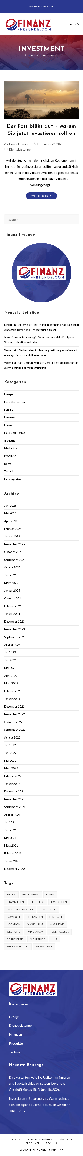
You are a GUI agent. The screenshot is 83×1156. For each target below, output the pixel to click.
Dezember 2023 (14, 621)
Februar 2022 (12, 776)
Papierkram (35, 931)
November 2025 (14, 544)
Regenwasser (59, 931)
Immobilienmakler (20, 909)
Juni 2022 (10, 752)
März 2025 (11, 583)
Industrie (9, 440)
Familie (8, 409)
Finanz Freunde (19, 144)
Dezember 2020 (14, 868)
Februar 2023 (12, 691)
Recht (7, 463)
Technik (9, 471)
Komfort (13, 916)
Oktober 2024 (13, 598)
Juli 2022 (10, 745)
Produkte (10, 456)
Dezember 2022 (14, 706)
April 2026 (11, 521)
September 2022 (15, 729)
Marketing (10, 448)
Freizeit (8, 425)
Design (8, 394)
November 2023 (14, 629)
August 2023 (12, 644)
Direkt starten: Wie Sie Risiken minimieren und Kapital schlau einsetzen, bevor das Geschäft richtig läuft (39, 1083)
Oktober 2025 (13, 552)
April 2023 (11, 675)
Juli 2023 (10, 652)
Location (13, 924)
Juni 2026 (10, 505)
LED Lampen (35, 916)
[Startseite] (26, 55)
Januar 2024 (12, 613)
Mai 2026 (10, 513)
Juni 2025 (10, 575)
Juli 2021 (10, 822)
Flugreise (37, 902)
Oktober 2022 (13, 722)
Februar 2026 (12, 528)
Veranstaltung (18, 946)
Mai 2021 (10, 838)
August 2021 (12, 814)
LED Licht (55, 916)
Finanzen (9, 417)
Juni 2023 (10, 660)
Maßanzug (35, 924)
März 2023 (11, 683)
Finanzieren (15, 902)
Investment (50, 55)
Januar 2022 (12, 783)
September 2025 (15, 559)
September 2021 (15, 807)
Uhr (54, 939)
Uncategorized (13, 479)
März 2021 (11, 845)
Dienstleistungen (20, 149)
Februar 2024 (12, 606)
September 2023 (15, 637)
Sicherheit (37, 939)
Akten (11, 894)
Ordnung (14, 931)
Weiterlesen (44, 196)
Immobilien (59, 902)
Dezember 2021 (14, 791)
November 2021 (14, 799)
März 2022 (11, 768)
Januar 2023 (12, 699)
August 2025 (12, 567)
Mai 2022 (10, 760)
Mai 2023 (10, 668)
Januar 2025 (12, 590)
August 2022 (12, 737)
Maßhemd (57, 924)
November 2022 (14, 714)
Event (50, 894)
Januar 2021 (12, 861)
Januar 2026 (12, 536)
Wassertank (44, 946)
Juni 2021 (10, 830)
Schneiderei (15, 939)
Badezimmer (31, 894)
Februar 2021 (12, 853)
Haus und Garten (14, 432)
